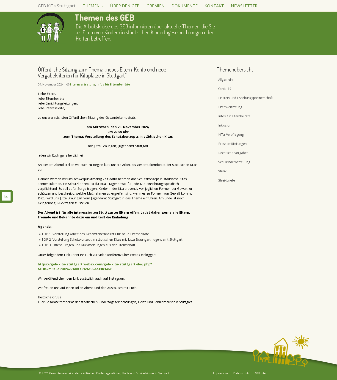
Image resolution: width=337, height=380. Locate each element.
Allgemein (225, 79)
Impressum (220, 373)
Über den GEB (125, 5)
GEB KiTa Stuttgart (57, 5)
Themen (92, 5)
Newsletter (244, 5)
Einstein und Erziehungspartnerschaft (245, 98)
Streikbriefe (226, 180)
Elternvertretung (82, 84)
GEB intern (261, 373)
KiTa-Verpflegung (231, 134)
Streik (222, 171)
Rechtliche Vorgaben (233, 153)
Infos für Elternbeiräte (113, 84)
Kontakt (214, 5)
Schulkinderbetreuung (234, 162)
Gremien (155, 5)
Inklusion (224, 125)
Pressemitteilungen (232, 143)
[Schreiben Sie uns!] (6, 196)
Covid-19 (224, 88)
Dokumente (184, 5)
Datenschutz (241, 373)
